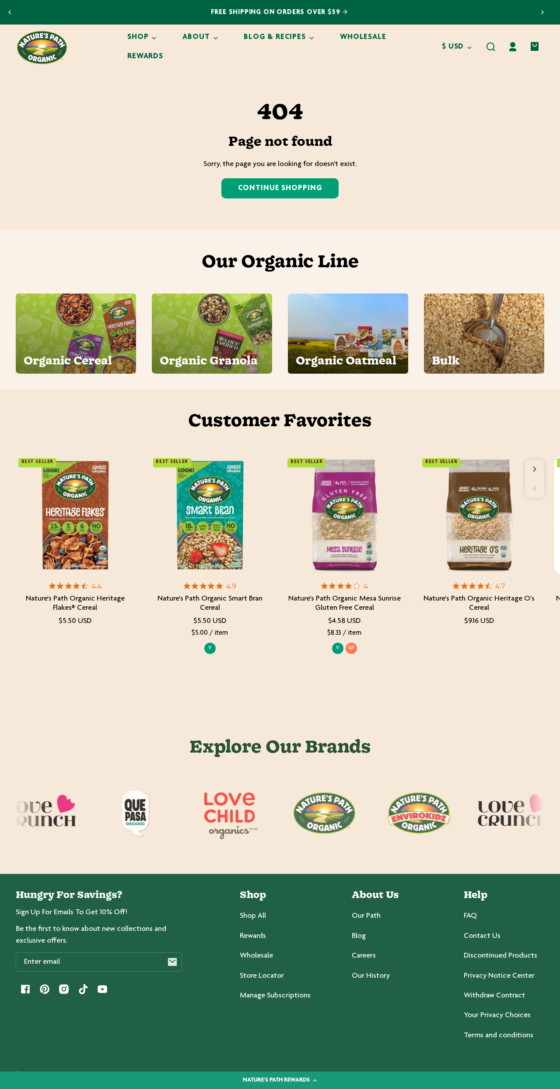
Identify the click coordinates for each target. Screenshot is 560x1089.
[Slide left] (534, 488)
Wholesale (256, 956)
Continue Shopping (280, 188)
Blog (359, 936)
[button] (490, 47)
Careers (364, 956)
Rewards (253, 936)
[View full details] (75, 515)
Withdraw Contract (494, 996)
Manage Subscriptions (275, 996)
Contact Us (482, 936)
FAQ (470, 916)
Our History (371, 976)
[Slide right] (534, 469)
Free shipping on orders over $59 (277, 12)
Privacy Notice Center (499, 976)
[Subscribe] (172, 962)
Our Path (366, 916)
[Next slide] (542, 12)
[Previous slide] (9, 12)
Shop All (253, 916)
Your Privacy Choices (497, 1015)
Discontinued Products (500, 956)
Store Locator (262, 976)
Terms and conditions (498, 1036)
